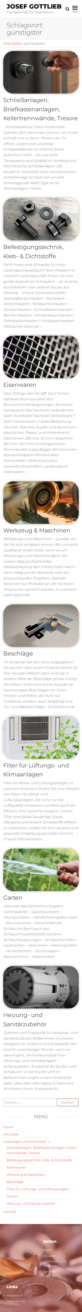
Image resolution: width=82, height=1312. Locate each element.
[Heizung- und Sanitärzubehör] (41, 987)
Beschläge (18, 653)
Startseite (12, 43)
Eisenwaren (19, 384)
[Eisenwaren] (41, 357)
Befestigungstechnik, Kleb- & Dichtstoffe (39, 1160)
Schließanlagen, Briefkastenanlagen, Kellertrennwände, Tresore (40, 109)
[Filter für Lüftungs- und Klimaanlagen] (41, 737)
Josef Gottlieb (34, 6)
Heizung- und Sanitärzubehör (31, 1203)
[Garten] (41, 869)
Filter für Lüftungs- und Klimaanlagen (37, 1189)
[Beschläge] (41, 625)
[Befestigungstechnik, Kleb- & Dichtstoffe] (41, 219)
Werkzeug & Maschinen (36, 530)
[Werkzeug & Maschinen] (41, 502)
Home (8, 1127)
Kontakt (9, 1212)
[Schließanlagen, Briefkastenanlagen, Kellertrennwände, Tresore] (41, 72)
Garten (13, 897)
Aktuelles (10, 1134)
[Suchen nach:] (41, 1102)
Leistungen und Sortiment (24, 1141)
